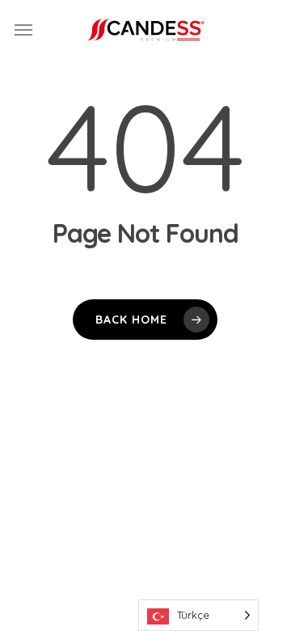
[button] (23, 30)
